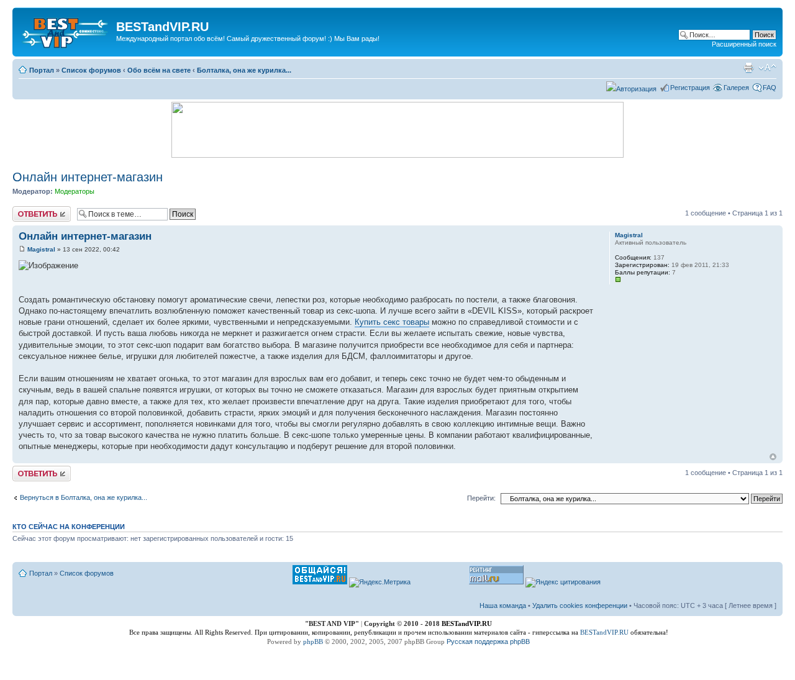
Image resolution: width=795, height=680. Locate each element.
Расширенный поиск (744, 44)
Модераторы (74, 191)
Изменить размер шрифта (767, 67)
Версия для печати (748, 67)
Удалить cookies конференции (579, 605)
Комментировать (39, 210)
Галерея (736, 87)
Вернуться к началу (773, 456)
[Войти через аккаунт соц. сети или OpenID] (631, 87)
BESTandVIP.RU (604, 632)
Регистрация (690, 87)
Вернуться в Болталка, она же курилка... (83, 497)
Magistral (41, 249)
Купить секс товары (392, 322)
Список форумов (91, 70)
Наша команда (502, 605)
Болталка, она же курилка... (244, 70)
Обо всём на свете (159, 70)
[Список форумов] (66, 30)
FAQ (769, 87)
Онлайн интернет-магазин (87, 177)
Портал (41, 70)
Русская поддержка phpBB (488, 641)
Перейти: (481, 498)
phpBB (313, 641)
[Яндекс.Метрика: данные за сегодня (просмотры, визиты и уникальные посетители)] (380, 582)
